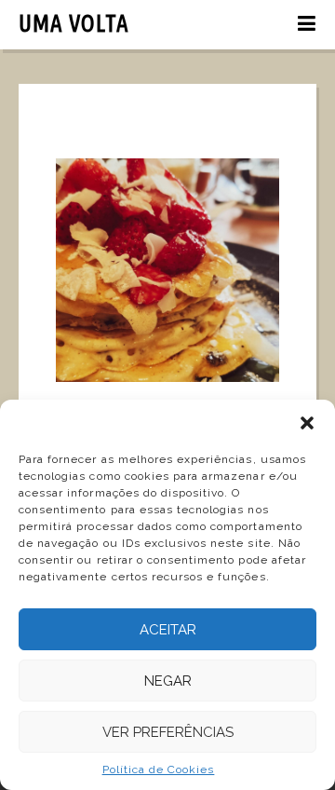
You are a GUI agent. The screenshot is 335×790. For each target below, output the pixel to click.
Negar (168, 681)
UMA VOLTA (74, 23)
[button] (307, 423)
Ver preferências (168, 732)
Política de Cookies (158, 769)
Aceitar (168, 629)
